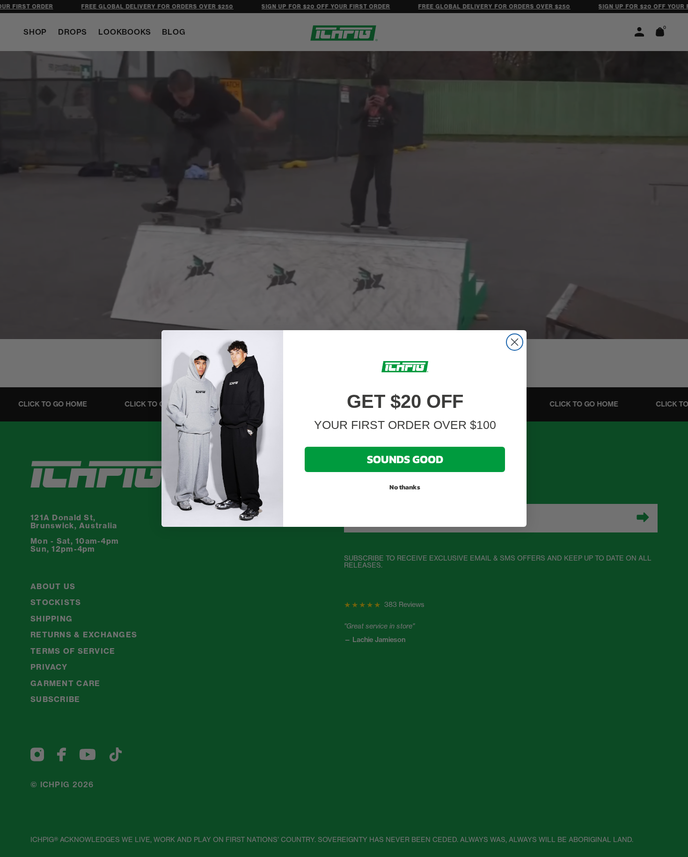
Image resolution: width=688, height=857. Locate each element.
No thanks (404, 487)
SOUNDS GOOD (405, 459)
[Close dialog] (514, 342)
